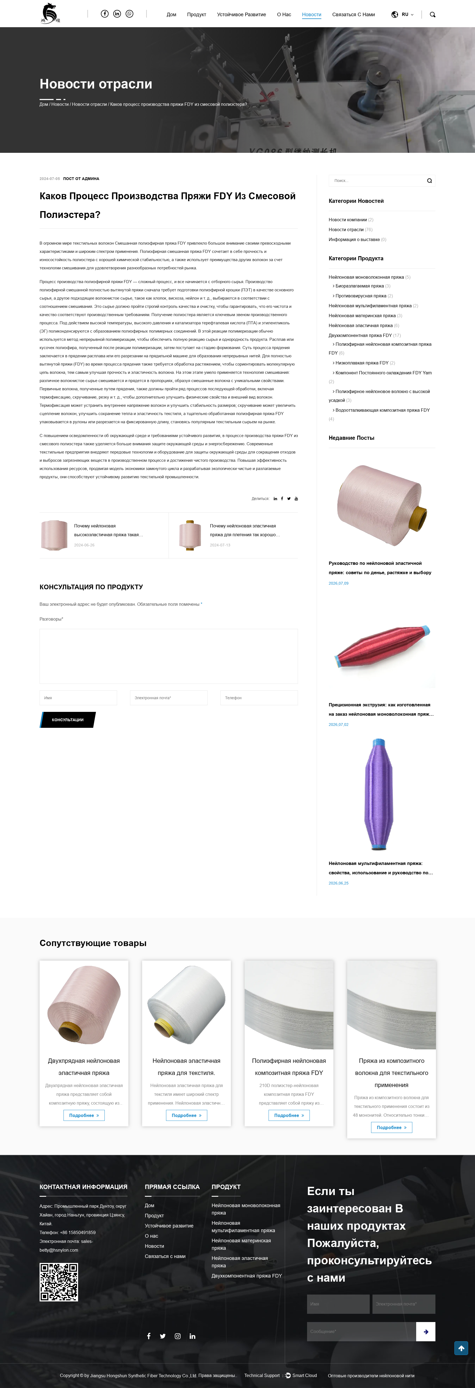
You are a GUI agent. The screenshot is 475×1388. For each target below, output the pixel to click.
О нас (284, 14)
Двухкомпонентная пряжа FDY (365, 335)
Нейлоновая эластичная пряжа (364, 325)
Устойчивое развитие (241, 14)
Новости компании (351, 219)
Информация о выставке (357, 239)
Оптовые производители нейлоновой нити (371, 1375)
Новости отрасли (89, 104)
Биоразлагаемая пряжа (362, 286)
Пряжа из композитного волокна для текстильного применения (289, 1072)
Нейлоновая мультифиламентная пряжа (373, 305)
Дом (171, 14)
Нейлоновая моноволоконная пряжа (369, 277)
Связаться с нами (353, 14)
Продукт (196, 14)
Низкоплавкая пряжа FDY (365, 363)
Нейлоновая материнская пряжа (365, 315)
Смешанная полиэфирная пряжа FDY (151, 243)
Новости (311, 14)
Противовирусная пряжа (364, 296)
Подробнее (82, 1115)
